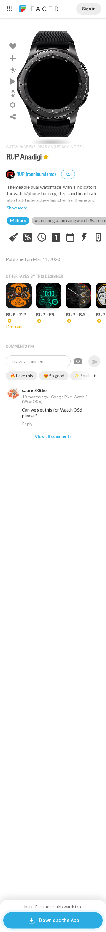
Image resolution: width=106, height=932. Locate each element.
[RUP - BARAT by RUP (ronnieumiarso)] (78, 295)
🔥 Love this (21, 375)
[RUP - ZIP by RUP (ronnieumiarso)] (19, 295)
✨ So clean (85, 375)
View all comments (53, 436)
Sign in (88, 8)
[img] (10, 174)
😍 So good (53, 375)
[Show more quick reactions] (94, 375)
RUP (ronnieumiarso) (36, 174)
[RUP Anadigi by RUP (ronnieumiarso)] (53, 84)
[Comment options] (92, 390)
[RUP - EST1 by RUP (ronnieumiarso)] (49, 295)
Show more (17, 207)
